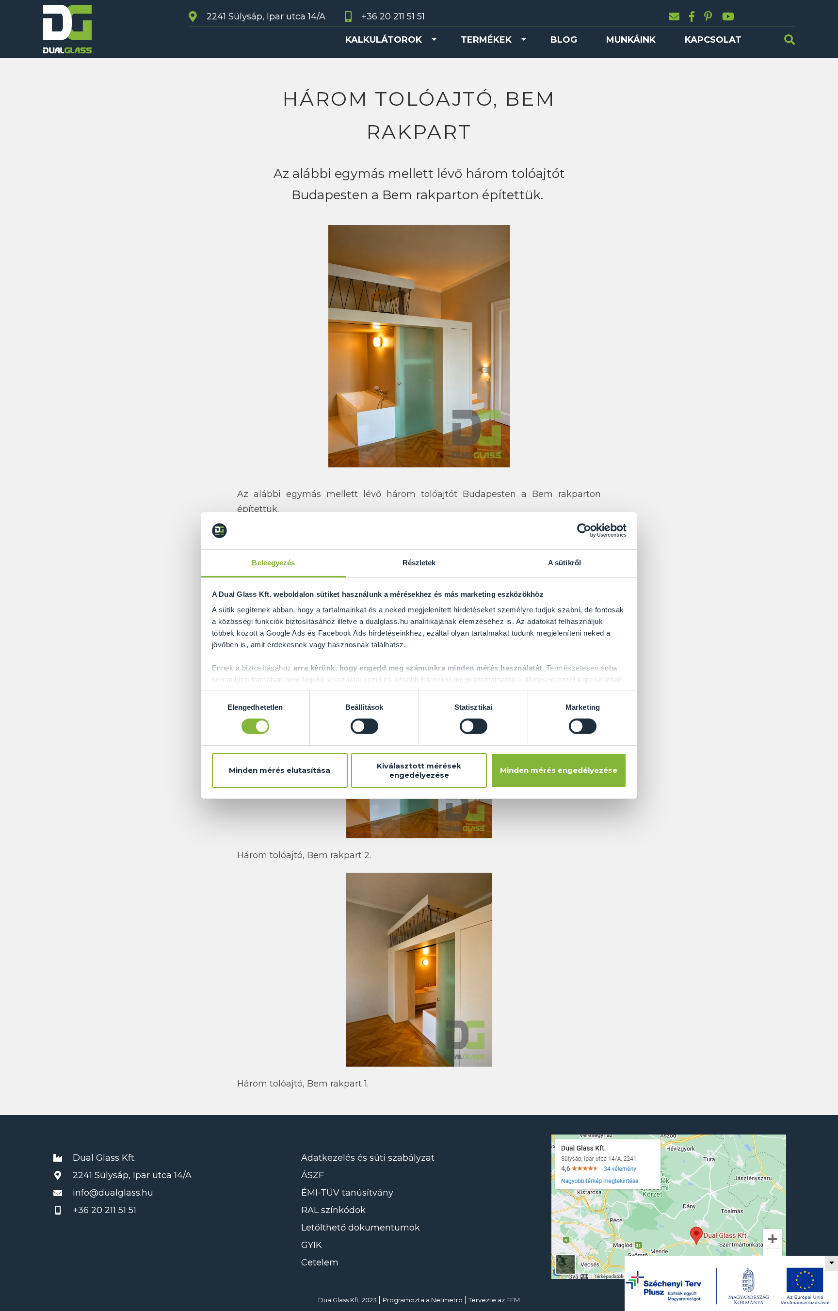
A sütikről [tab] (564, 563)
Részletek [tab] (419, 563)
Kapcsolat (713, 39)
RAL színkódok (333, 1210)
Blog (563, 39)
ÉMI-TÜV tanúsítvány (347, 1192)
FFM (513, 1300)
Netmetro (447, 1300)
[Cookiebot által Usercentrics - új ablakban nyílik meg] (584, 530)
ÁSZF (312, 1175)
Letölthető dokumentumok (360, 1227)
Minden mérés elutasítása (279, 770)
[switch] (364, 726)
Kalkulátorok (383, 39)
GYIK (311, 1245)
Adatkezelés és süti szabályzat (368, 1157)
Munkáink (631, 39)
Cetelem (319, 1262)
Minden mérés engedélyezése (558, 770)
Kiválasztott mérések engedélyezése (419, 770)
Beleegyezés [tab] (273, 563)
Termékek (486, 39)
